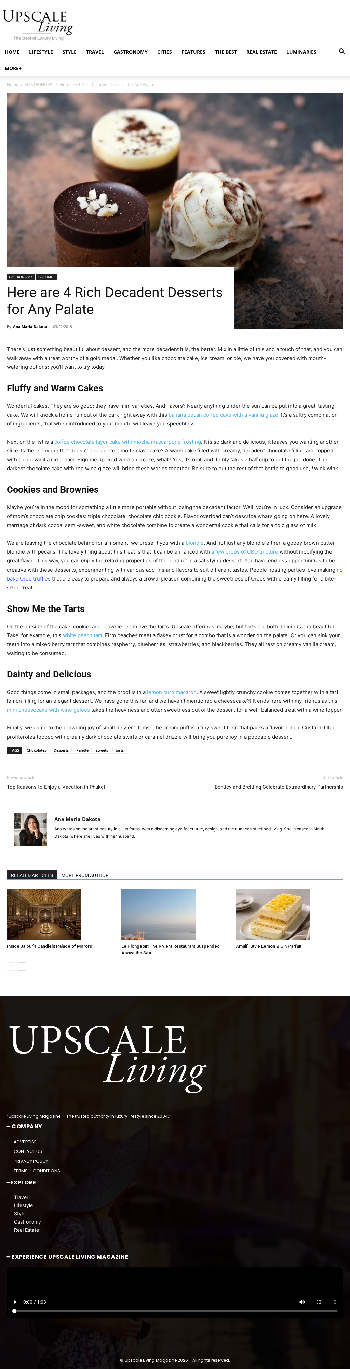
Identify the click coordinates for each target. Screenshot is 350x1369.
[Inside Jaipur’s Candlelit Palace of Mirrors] (60, 914)
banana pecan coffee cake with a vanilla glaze (223, 414)
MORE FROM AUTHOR (85, 875)
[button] (342, 52)
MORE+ (13, 68)
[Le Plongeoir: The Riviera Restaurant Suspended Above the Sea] (175, 914)
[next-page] (22, 966)
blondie (195, 543)
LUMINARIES (301, 51)
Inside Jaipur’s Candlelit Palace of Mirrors (49, 946)
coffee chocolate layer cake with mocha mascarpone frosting (127, 441)
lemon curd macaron (172, 692)
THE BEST (226, 51)
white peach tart (82, 635)
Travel (21, 1197)
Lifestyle (23, 1205)
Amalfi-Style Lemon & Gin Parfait (268, 946)
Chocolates (36, 750)
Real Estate (26, 1229)
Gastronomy (27, 1221)
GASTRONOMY (130, 51)
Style (19, 1213)
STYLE (70, 51)
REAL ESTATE (261, 51)
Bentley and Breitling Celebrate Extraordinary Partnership (279, 787)
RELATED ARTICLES (32, 875)
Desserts (61, 750)
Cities (164, 51)
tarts (120, 750)
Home (12, 84)
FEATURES (193, 51)
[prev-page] (11, 966)
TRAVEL (95, 51)
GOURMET (46, 276)
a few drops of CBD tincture (244, 551)
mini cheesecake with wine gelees (48, 710)
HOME (12, 51)
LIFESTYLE (41, 51)
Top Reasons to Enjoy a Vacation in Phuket (56, 787)
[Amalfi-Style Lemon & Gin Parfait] (289, 914)
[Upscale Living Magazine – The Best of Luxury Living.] (109, 1060)
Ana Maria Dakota (30, 326)
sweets (102, 750)
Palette (82, 750)
